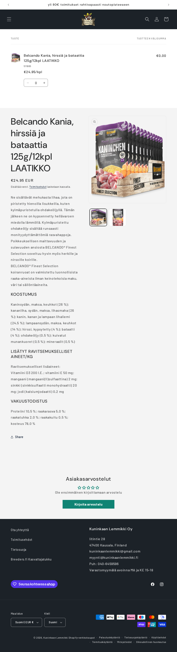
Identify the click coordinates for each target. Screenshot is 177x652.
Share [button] (19, 437)
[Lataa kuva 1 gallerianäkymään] (98, 217)
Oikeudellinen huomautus (151, 642)
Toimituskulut (37, 186)
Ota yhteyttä (20, 530)
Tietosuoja (18, 549)
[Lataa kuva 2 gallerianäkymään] (117, 217)
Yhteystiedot (124, 642)
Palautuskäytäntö (109, 637)
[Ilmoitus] (168, 5)
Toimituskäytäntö (102, 642)
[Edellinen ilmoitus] (8, 5)
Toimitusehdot (21, 539)
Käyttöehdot (159, 637)
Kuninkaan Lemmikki (55, 637)
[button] (9, 19)
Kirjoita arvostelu (88, 504)
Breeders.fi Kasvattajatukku (31, 559)
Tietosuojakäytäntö (135, 637)
